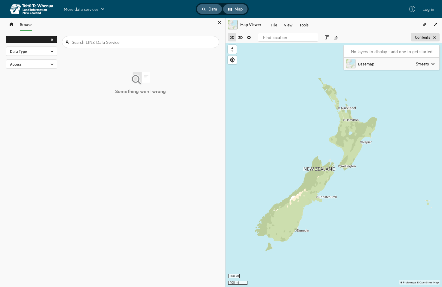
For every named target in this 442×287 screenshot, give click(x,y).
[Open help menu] (412, 9)
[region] (334, 165)
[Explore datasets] (11, 24)
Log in (428, 9)
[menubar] (290, 24)
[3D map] (240, 37)
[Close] (219, 22)
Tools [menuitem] (303, 24)
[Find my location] (232, 60)
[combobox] (288, 37)
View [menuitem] (288, 24)
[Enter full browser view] (435, 24)
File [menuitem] (274, 24)
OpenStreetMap (429, 282)
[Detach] (211, 22)
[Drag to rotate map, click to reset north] (232, 49)
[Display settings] (249, 37)
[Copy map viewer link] (424, 24)
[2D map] (232, 37)
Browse (26, 24)
